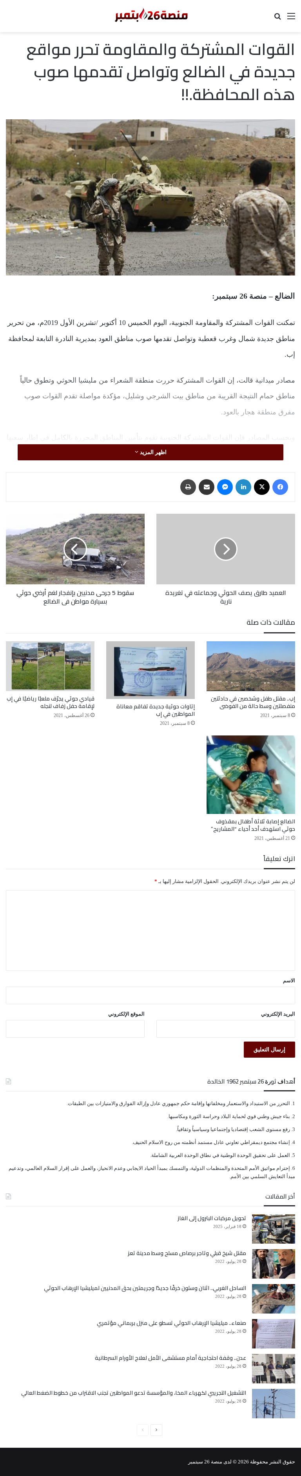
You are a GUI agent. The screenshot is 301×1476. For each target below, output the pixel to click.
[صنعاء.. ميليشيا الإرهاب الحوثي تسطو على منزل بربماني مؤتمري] (273, 1333)
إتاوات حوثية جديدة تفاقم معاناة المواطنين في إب (155, 710)
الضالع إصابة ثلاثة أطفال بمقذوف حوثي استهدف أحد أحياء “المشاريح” (253, 825)
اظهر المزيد (152, 452)
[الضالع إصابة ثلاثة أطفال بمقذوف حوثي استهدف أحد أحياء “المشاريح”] (251, 774)
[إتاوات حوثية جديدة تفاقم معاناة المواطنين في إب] (150, 670)
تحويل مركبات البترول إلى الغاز (212, 1218)
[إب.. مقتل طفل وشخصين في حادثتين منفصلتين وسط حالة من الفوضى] (251, 666)
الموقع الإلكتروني (126, 1014)
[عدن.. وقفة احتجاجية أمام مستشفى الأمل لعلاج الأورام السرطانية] (273, 1368)
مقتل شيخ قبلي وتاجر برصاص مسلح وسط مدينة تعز (187, 1253)
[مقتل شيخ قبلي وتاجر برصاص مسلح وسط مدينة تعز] (273, 1264)
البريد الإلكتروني (278, 1014)
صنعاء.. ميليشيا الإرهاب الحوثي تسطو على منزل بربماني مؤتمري (171, 1323)
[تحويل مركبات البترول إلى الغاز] (273, 1229)
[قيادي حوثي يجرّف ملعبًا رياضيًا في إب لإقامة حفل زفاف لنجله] (50, 666)
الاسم (289, 980)
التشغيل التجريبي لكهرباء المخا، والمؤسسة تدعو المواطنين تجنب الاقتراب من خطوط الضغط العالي (133, 1393)
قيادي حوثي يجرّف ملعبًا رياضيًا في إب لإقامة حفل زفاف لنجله (50, 702)
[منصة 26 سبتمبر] (150, 16)
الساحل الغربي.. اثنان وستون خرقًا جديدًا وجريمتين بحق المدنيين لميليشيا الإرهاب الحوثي (145, 1288)
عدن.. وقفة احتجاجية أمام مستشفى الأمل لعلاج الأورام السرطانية (170, 1358)
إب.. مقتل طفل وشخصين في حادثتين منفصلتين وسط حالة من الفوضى (253, 702)
